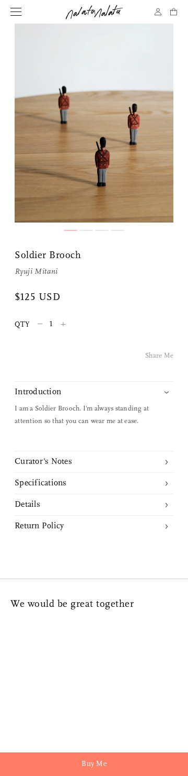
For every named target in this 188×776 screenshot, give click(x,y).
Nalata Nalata (94, 12)
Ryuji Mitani (36, 272)
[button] (70, 230)
